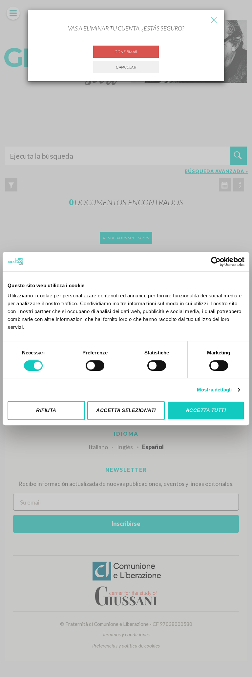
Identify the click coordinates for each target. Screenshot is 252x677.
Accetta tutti (206, 410)
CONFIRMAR (126, 51)
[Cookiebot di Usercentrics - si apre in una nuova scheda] (215, 262)
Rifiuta (46, 410)
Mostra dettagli (214, 389)
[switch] (95, 365)
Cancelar (126, 67)
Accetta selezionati (126, 410)
